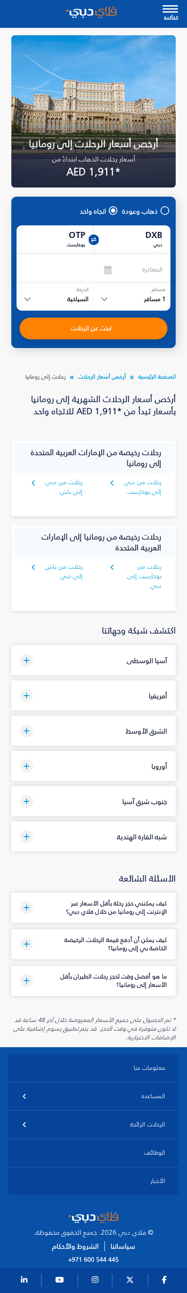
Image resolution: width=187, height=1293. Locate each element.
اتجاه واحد (93, 211)
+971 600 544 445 (93, 1260)
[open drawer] (170, 10)
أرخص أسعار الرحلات (102, 376)
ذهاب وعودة (140, 211)
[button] (93, 660)
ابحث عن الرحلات (91, 328)
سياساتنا (122, 1246)
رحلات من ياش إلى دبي (64, 571)
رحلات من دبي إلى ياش (64, 487)
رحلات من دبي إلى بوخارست (142, 487)
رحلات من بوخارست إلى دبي (144, 576)
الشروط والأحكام (75, 1246)
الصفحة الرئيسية (157, 376)
